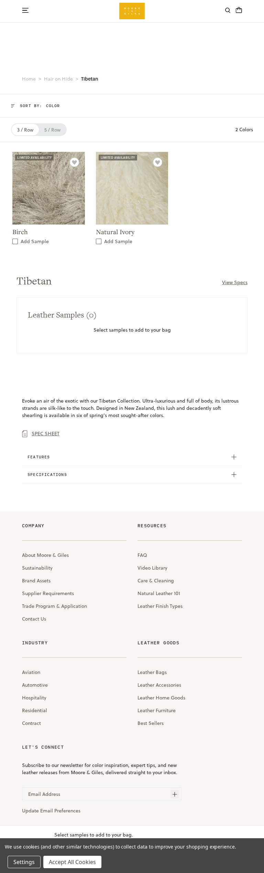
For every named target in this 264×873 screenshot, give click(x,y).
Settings (24, 862)
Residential (34, 710)
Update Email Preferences (51, 810)
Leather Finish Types (160, 606)
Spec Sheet (45, 433)
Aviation (31, 672)
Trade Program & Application (54, 606)
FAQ (142, 555)
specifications (47, 474)
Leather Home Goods (161, 697)
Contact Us (34, 618)
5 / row (52, 129)
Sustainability (37, 567)
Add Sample (35, 241)
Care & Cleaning (156, 580)
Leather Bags (152, 672)
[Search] (227, 11)
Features (39, 456)
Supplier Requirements (48, 593)
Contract (31, 723)
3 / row (25, 129)
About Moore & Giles (45, 555)
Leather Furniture (157, 710)
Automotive (35, 685)
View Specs (235, 282)
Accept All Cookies (72, 862)
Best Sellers (151, 723)
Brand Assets (36, 580)
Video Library (152, 567)
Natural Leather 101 (159, 593)
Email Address (44, 794)
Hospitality (34, 697)
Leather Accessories (159, 685)
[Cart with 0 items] (239, 12)
